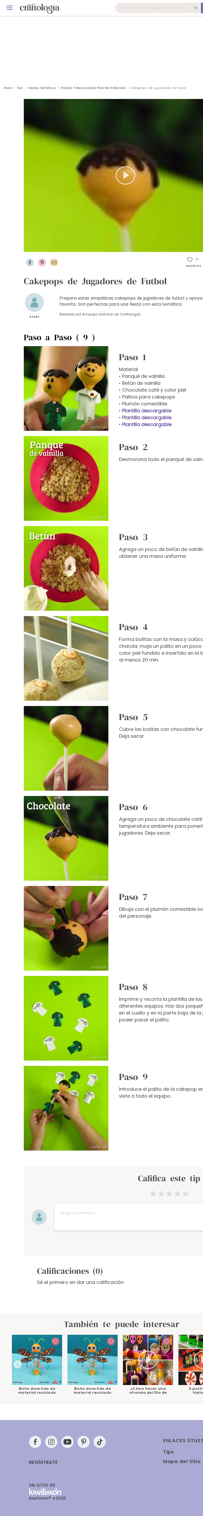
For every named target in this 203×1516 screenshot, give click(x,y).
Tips (20, 88)
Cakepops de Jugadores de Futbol (159, 88)
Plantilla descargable (147, 410)
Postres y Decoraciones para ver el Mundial (93, 88)
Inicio (8, 88)
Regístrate (43, 1462)
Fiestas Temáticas (42, 88)
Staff (34, 317)
